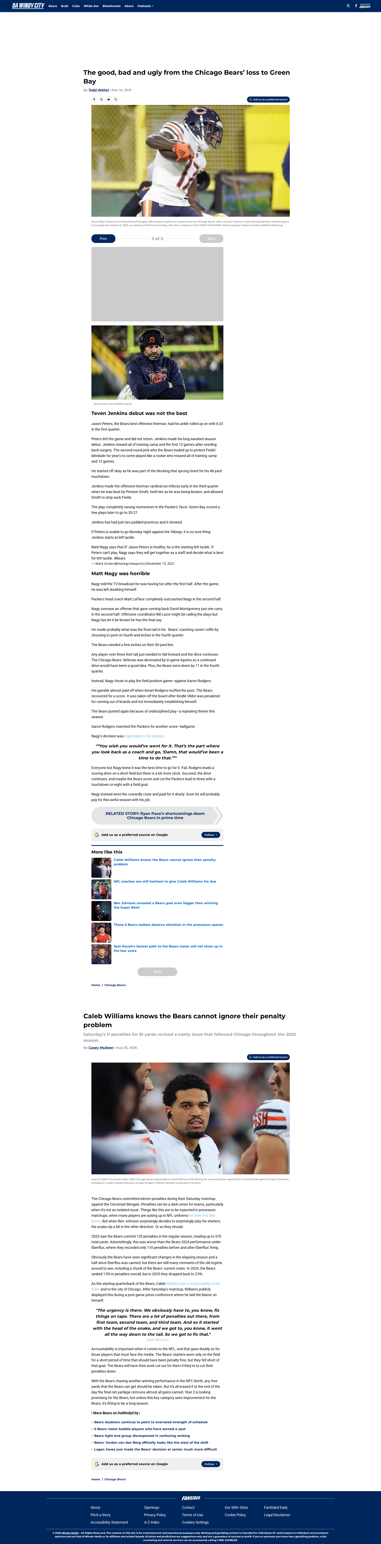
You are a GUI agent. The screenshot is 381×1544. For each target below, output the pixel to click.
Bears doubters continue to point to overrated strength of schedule (151, 1422)
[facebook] (356, 5)
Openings (151, 1507)
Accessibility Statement (109, 1522)
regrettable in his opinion (143, 736)
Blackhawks (111, 6)
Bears (53, 6)
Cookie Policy (235, 1515)
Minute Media (70, 1532)
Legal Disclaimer (277, 1515)
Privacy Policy (155, 1515)
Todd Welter (99, 90)
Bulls (64, 6)
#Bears (119, 558)
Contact (188, 1507)
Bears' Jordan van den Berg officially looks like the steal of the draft (151, 1442)
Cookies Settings (195, 1522)
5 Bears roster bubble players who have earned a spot (140, 1429)
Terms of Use (192, 1515)
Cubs (76, 6)
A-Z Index (151, 1522)
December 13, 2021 (160, 563)
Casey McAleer (101, 1048)
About (129, 6)
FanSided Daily (276, 1507)
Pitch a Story (101, 1515)
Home (95, 985)
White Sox (91, 6)
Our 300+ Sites (236, 1507)
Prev (103, 239)
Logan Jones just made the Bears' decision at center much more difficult (155, 1449)
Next (211, 239)
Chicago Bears (115, 985)
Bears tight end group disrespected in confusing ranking (142, 1436)
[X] (348, 5)
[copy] (116, 99)
